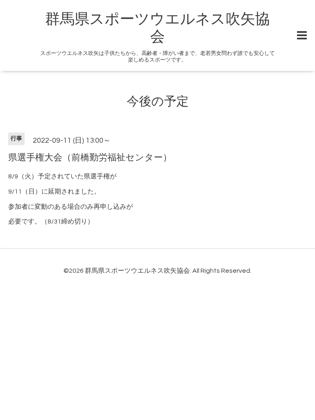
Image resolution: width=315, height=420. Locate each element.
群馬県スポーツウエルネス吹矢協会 (137, 270)
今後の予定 (158, 101)
